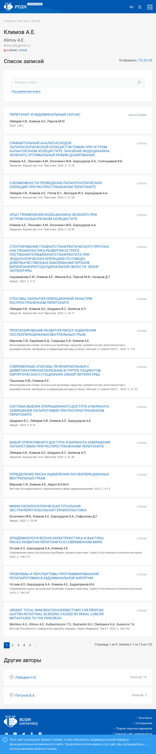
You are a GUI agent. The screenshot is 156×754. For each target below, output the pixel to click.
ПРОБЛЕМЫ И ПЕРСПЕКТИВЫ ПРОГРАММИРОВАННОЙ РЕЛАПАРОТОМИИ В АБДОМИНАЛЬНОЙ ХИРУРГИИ (54, 576)
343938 (23, 50)
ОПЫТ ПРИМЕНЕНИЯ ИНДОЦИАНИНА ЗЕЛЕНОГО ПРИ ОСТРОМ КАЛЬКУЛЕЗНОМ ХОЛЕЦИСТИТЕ (53, 217)
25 (145, 60)
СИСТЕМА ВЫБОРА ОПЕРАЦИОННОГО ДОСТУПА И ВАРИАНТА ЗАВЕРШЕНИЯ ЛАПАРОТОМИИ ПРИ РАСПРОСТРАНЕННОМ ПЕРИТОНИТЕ (59, 410)
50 (150, 60)
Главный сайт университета (133, 734)
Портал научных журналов (134, 728)
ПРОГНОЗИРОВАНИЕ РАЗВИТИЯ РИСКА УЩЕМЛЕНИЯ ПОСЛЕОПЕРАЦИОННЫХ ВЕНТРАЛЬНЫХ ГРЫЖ (53, 332)
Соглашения (143, 723)
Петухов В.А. (25, 695)
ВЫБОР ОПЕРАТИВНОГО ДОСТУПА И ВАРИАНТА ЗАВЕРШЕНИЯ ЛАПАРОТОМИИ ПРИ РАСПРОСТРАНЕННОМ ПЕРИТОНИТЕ (60, 444)
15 (140, 60)
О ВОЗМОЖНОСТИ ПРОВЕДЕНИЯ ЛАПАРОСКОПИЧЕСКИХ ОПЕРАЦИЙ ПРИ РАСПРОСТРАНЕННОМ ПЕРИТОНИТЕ (56, 185)
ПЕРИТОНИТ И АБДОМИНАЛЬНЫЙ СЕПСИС (45, 114)
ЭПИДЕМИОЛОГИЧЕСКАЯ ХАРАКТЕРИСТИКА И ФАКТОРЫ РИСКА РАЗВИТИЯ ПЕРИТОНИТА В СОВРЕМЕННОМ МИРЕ (57, 540)
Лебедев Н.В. (26, 677)
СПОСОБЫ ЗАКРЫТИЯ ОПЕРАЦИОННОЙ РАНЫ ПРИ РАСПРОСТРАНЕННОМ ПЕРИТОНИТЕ (51, 301)
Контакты (145, 718)
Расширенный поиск (26, 91)
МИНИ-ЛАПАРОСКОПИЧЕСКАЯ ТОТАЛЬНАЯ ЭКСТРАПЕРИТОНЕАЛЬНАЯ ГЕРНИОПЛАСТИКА (48, 508)
